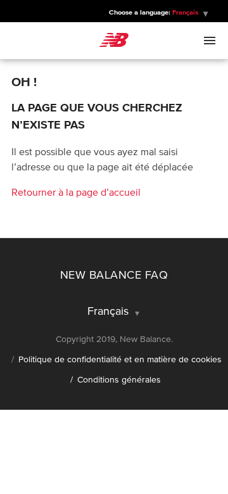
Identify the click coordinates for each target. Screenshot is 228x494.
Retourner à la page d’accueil (76, 192)
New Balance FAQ (114, 275)
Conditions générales (119, 379)
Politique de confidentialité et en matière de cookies (120, 359)
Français (109, 311)
